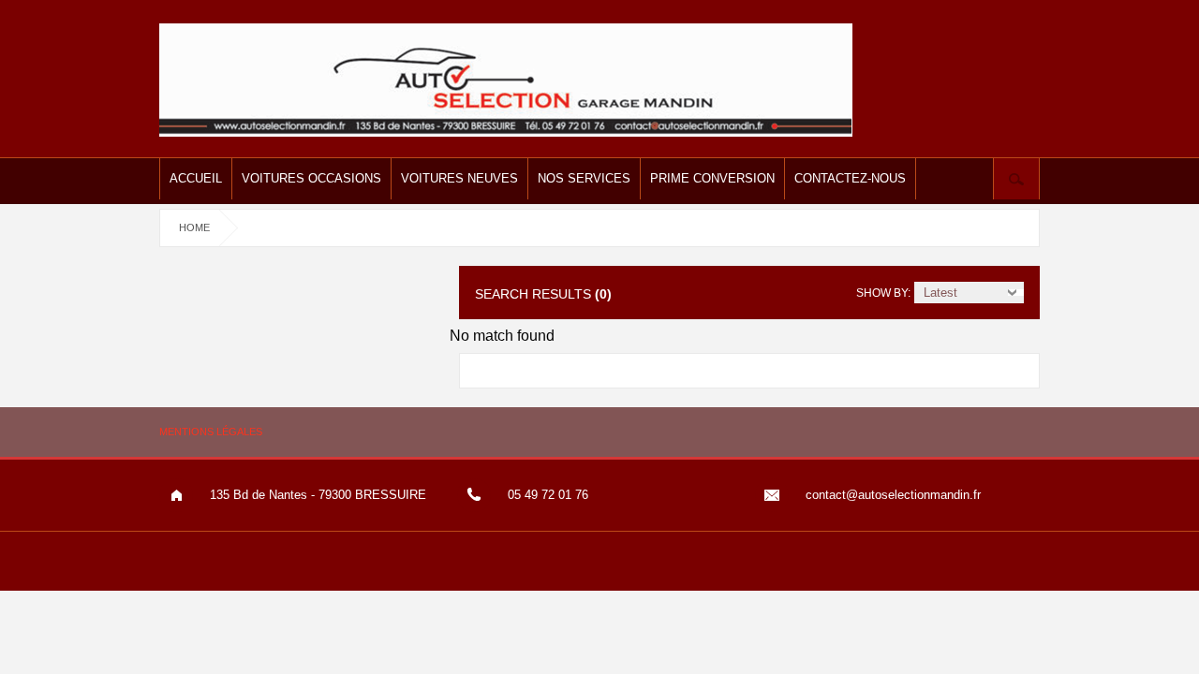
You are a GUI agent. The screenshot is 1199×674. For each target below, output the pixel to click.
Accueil (196, 178)
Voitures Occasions (311, 178)
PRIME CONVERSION (712, 178)
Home (194, 227)
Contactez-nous (850, 178)
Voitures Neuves (459, 178)
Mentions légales (210, 431)
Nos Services (584, 178)
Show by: (883, 293)
